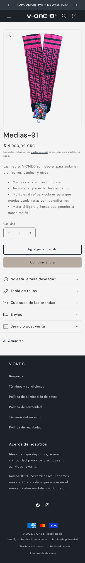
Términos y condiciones (26, 386)
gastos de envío (40, 152)
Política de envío (60, 546)
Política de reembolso (25, 427)
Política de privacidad (25, 407)
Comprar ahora (42, 262)
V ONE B (40, 533)
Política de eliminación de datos (33, 396)
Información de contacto (44, 553)
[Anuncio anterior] (8, 5)
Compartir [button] (15, 340)
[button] (9, 16)
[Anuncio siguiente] (77, 5)
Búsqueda (16, 376)
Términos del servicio (25, 417)
